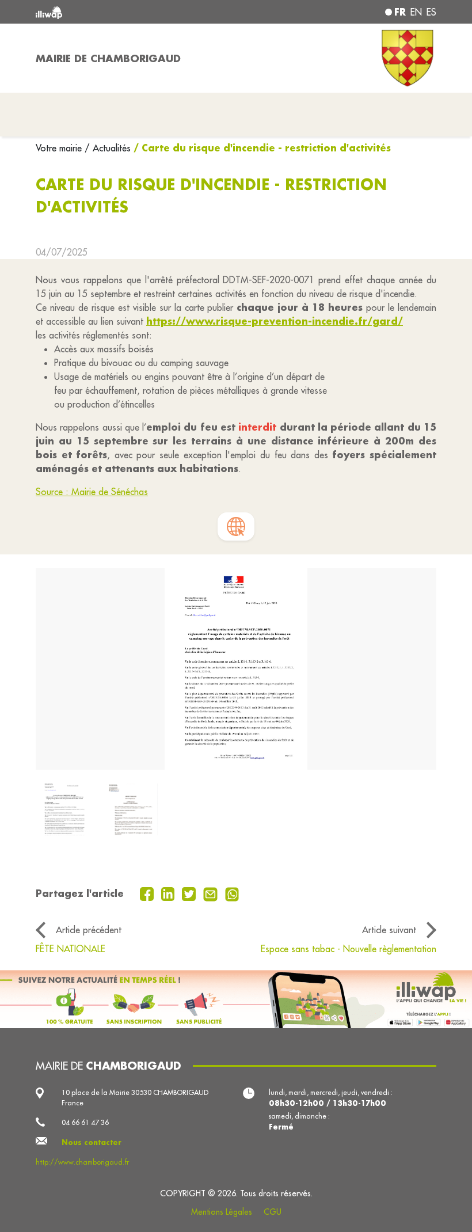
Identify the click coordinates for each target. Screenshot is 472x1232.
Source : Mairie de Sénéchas (92, 491)
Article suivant (389, 930)
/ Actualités (108, 148)
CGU (272, 1212)
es (431, 12)
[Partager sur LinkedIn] (169, 893)
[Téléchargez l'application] (236, 999)
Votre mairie (60, 148)
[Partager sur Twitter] (190, 893)
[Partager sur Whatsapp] (232, 893)
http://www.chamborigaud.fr (82, 1162)
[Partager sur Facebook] (148, 893)
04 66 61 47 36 (85, 1122)
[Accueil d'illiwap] (115, 12)
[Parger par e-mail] (212, 893)
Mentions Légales (221, 1212)
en (416, 12)
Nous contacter (91, 1142)
